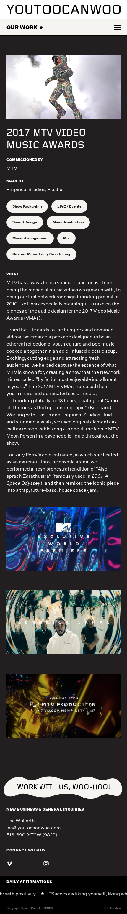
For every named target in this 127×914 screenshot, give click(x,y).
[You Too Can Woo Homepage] (63, 9)
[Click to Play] (63, 87)
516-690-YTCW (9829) (31, 835)
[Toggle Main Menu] (117, 27)
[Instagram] (46, 864)
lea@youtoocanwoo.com (33, 828)
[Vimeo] (9, 864)
